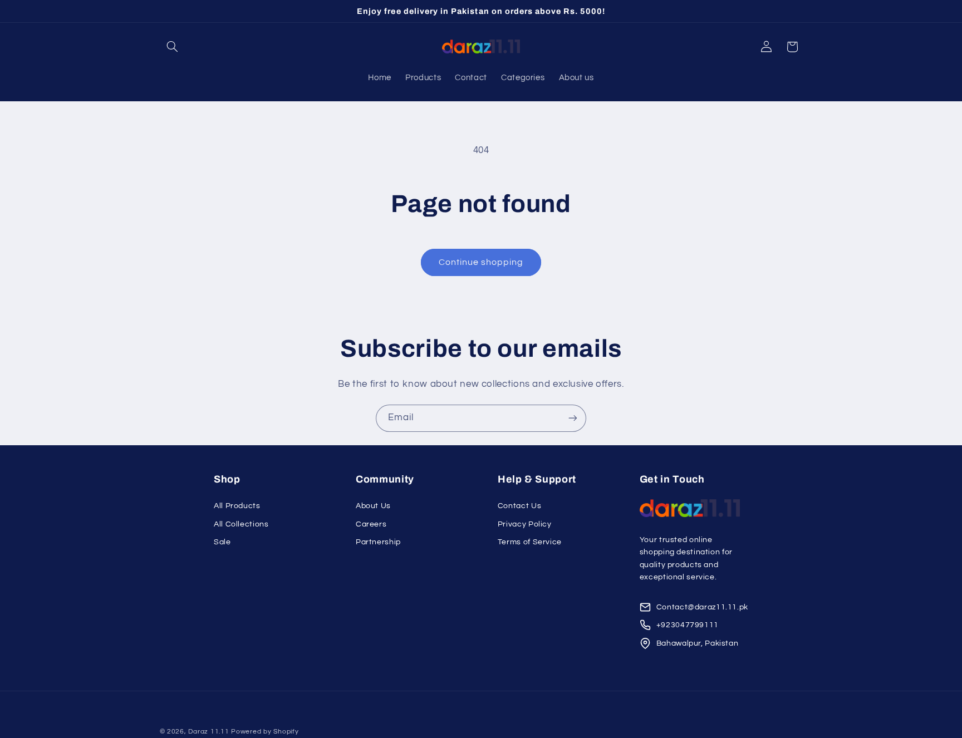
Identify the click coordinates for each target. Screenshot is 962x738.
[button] (172, 47)
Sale (222, 542)
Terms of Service (530, 542)
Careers (371, 524)
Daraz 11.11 (208, 732)
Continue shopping (481, 262)
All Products (237, 506)
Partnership (378, 542)
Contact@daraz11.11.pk (702, 607)
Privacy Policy (525, 524)
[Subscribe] (573, 418)
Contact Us (519, 506)
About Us (373, 506)
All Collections (241, 524)
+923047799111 (687, 625)
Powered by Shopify (264, 732)
